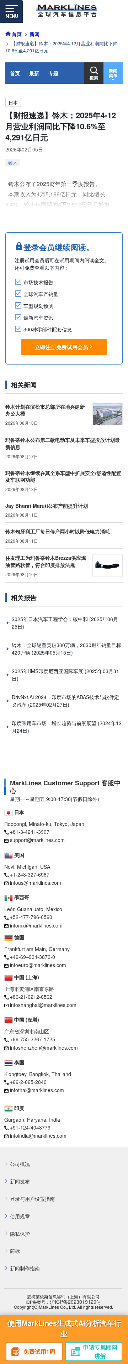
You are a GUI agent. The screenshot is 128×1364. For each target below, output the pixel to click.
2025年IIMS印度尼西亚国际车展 (48, 671)
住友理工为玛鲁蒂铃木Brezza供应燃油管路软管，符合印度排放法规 (45, 561)
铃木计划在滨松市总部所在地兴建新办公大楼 (45, 410)
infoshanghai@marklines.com (43, 1004)
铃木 (12, 162)
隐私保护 (20, 1234)
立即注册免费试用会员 (61, 347)
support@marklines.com (37, 839)
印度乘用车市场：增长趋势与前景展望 (55, 723)
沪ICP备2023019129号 (75, 1302)
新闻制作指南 (25, 1268)
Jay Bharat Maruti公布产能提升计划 (46, 505)
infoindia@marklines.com (38, 1135)
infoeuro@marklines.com (38, 964)
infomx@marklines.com (36, 925)
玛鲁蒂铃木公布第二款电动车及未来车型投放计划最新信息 (62, 443)
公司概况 (20, 1164)
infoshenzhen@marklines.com (44, 1047)
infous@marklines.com (35, 882)
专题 (53, 73)
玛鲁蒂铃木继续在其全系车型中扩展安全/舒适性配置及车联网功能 (63, 476)
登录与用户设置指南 (32, 1199)
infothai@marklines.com (37, 1090)
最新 (34, 73)
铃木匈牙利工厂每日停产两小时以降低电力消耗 (57, 531)
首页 (15, 73)
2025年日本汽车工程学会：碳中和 (50, 618)
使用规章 (20, 1216)
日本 (13, 102)
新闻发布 (20, 1181)
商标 (15, 1251)
